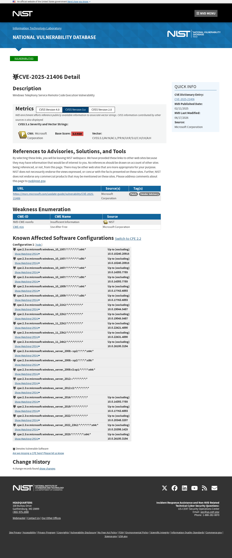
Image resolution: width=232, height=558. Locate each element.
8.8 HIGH (77, 133)
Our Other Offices (51, 518)
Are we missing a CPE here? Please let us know (38, 453)
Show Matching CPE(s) (26, 253)
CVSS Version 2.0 (102, 109)
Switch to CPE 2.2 (128, 238)
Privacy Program (46, 532)
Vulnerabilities (23, 58)
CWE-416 (18, 227)
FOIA (121, 532)
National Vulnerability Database (54, 37)
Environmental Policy (137, 532)
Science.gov (111, 536)
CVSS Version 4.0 (49, 109)
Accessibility (29, 532)
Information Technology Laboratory (37, 28)
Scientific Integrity (159, 532)
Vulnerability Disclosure (83, 532)
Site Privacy (15, 532)
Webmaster (19, 518)
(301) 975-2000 (21, 512)
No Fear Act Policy (107, 532)
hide (39, 245)
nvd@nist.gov (36, 181)
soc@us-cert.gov (209, 512)
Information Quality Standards (187, 532)
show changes (47, 468)
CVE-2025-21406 (184, 99)
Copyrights (63, 532)
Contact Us (33, 518)
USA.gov (123, 536)
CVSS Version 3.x (75, 109)
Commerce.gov (214, 532)
